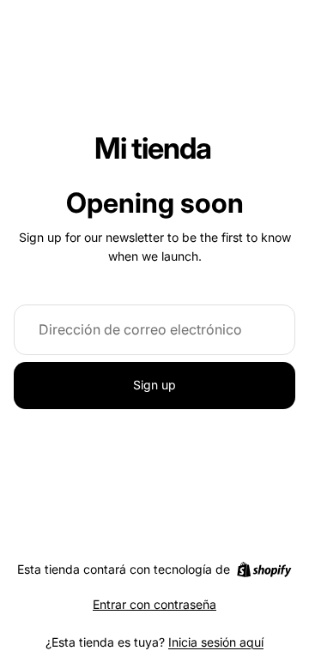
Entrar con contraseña (154, 604)
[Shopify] (264, 569)
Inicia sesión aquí (216, 642)
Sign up (154, 384)
